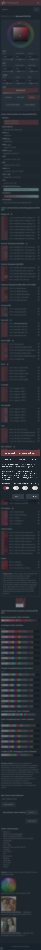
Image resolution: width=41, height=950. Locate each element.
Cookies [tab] (22, 460)
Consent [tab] (8, 460)
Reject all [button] (18, 496)
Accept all (32, 496)
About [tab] (33, 460)
